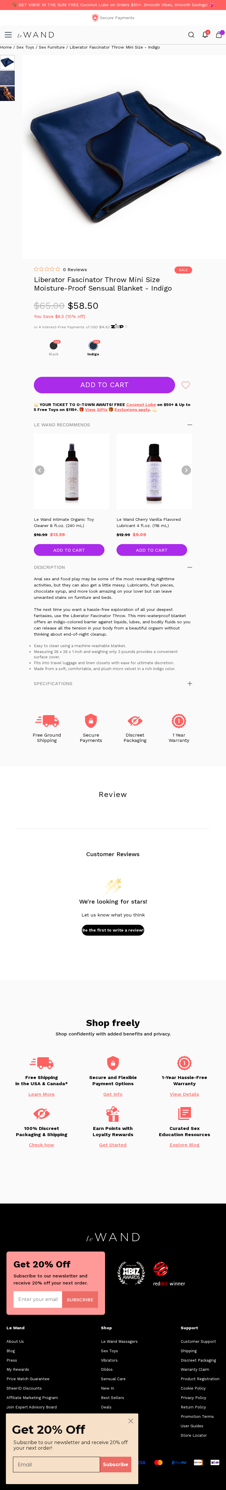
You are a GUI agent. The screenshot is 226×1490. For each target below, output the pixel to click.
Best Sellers (112, 1397)
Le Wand (15, 1327)
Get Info (112, 1094)
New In (107, 1388)
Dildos (107, 1369)
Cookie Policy (193, 1388)
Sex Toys (109, 1351)
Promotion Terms (197, 1416)
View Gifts (96, 409)
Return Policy (193, 1407)
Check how (41, 1145)
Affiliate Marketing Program (32, 1397)
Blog (10, 1351)
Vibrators (109, 1360)
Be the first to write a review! (113, 930)
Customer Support (198, 1341)
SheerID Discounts (24, 1388)
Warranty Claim (195, 1369)
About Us (15, 1341)
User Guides (192, 1426)
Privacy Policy (193, 1397)
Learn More (41, 1094)
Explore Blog (185, 1145)
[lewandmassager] (36, 35)
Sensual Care (113, 1379)
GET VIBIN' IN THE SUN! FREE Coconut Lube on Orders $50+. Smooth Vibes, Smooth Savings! (113, 4)
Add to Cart (69, 550)
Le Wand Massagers (119, 1341)
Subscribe (115, 1464)
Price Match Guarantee (27, 1379)
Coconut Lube (141, 404)
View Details (184, 1094)
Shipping (189, 1351)
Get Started (113, 1145)
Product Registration (200, 1379)
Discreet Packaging (198, 1360)
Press (11, 1360)
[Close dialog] (131, 1421)
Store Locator (194, 1435)
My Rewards (17, 1369)
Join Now (80, 1299)
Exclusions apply (131, 409)
